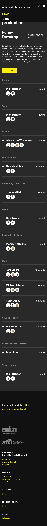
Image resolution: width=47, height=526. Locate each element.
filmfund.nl (6, 459)
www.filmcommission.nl (11, 482)
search (40, 6)
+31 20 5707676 (8, 477)
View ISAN (9, 71)
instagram (6, 518)
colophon (5, 465)
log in (4, 494)
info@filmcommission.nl (11, 479)
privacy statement (9, 462)
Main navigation (43, 6)
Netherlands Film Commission (16, 7)
